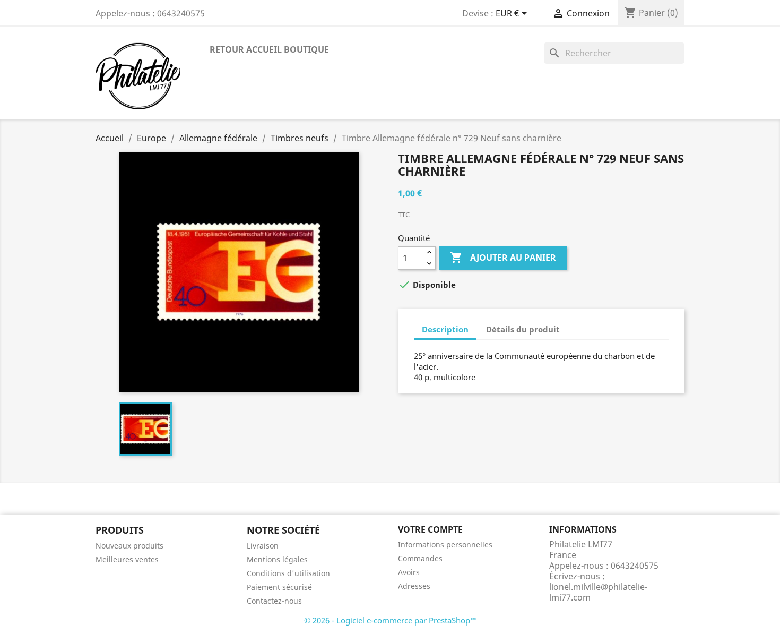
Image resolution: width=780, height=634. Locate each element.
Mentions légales (277, 559)
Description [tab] (445, 329)
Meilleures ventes (127, 559)
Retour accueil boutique (269, 49)
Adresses (414, 586)
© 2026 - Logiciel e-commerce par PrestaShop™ (390, 620)
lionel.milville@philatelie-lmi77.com (598, 592)
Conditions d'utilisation (288, 573)
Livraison (263, 546)
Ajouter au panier (503, 257)
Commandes (420, 558)
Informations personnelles (445, 544)
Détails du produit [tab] (523, 329)
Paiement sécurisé (279, 587)
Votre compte (430, 529)
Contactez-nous (274, 601)
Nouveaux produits (129, 546)
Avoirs (409, 572)
